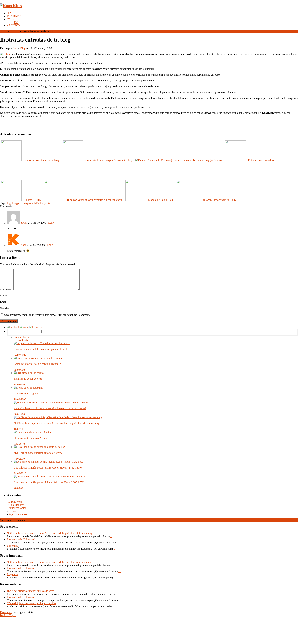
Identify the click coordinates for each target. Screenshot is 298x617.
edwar (24, 222)
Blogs (14, 31)
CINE (10, 13)
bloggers (16, 203)
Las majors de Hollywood (21, 539)
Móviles (38, 203)
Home (3, 31)
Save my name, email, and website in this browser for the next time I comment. (47, 314)
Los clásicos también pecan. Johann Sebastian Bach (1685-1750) (49, 482)
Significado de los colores (28, 378)
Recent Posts (21, 340)
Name (3, 295)
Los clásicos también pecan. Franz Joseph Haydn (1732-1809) (48, 467)
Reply (51, 222)
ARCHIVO (13, 25)
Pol (14, 48)
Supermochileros (17, 514)
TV (16, 22)
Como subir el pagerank (27, 393)
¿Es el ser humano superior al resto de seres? (38, 452)
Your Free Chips (17, 507)
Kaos (23, 244)
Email (3, 301)
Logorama (12, 545)
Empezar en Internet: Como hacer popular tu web (40, 349)
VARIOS (12, 19)
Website (4, 308)
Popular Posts (21, 337)
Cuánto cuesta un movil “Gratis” (31, 437)
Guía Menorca (16, 504)
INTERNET (14, 16)
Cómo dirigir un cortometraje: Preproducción (31, 603)
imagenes (28, 203)
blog (8, 203)
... (111, 536)
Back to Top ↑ (8, 615)
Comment (6, 289)
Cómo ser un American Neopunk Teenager (37, 363)
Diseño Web (15, 501)
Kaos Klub (6, 612)
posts (47, 203)
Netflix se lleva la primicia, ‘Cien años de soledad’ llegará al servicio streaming (56, 423)
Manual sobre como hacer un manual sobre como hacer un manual (50, 408)
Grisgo (12, 511)
